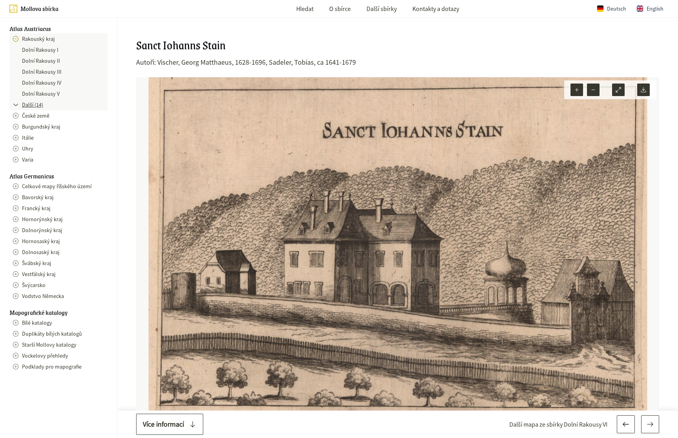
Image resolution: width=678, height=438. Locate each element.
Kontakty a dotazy (435, 9)
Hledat (304, 9)
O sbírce (340, 9)
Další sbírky (381, 9)
